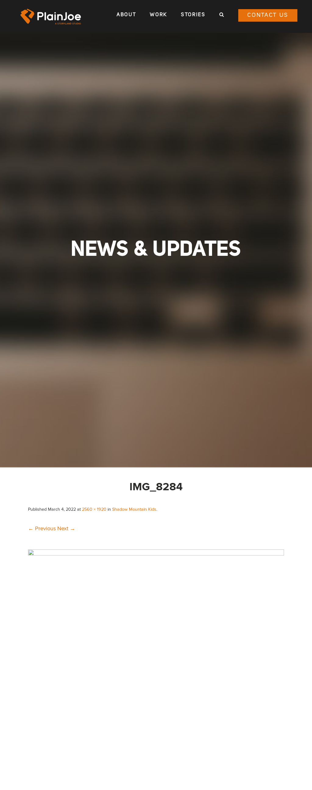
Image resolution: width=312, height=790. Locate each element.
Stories (193, 15)
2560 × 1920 (94, 509)
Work (158, 15)
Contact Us (267, 15)
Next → (66, 528)
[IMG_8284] (156, 553)
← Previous (42, 528)
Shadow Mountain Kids (134, 509)
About (126, 15)
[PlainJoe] (50, 16)
